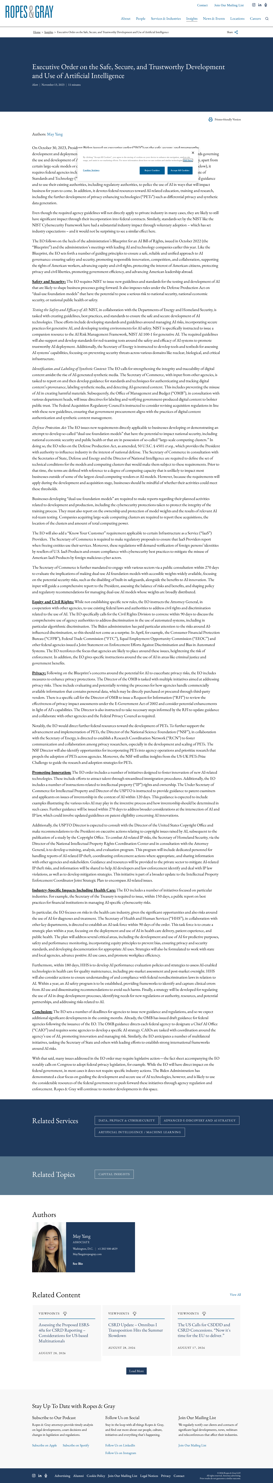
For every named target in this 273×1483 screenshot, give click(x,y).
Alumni (78, 1476)
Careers (255, 18)
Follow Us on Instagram (120, 1453)
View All (235, 1294)
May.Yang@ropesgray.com (87, 1254)
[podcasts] (266, 5)
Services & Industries (166, 18)
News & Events (214, 18)
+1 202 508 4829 (107, 1249)
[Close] (193, 153)
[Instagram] (34, 1475)
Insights (191, 18)
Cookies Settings (91, 170)
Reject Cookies (152, 170)
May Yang (55, 134)
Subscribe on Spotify (76, 1445)
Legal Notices (149, 1476)
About (125, 18)
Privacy (166, 1476)
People (140, 18)
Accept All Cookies (180, 170)
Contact (202, 5)
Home (36, 32)
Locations (237, 18)
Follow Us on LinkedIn (120, 1445)
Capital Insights (114, 1174)
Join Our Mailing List (229, 5)
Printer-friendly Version (228, 119)
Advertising (62, 1476)
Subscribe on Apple (44, 1445)
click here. (188, 160)
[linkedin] (260, 5)
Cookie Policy (96, 1476)
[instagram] (254, 5)
